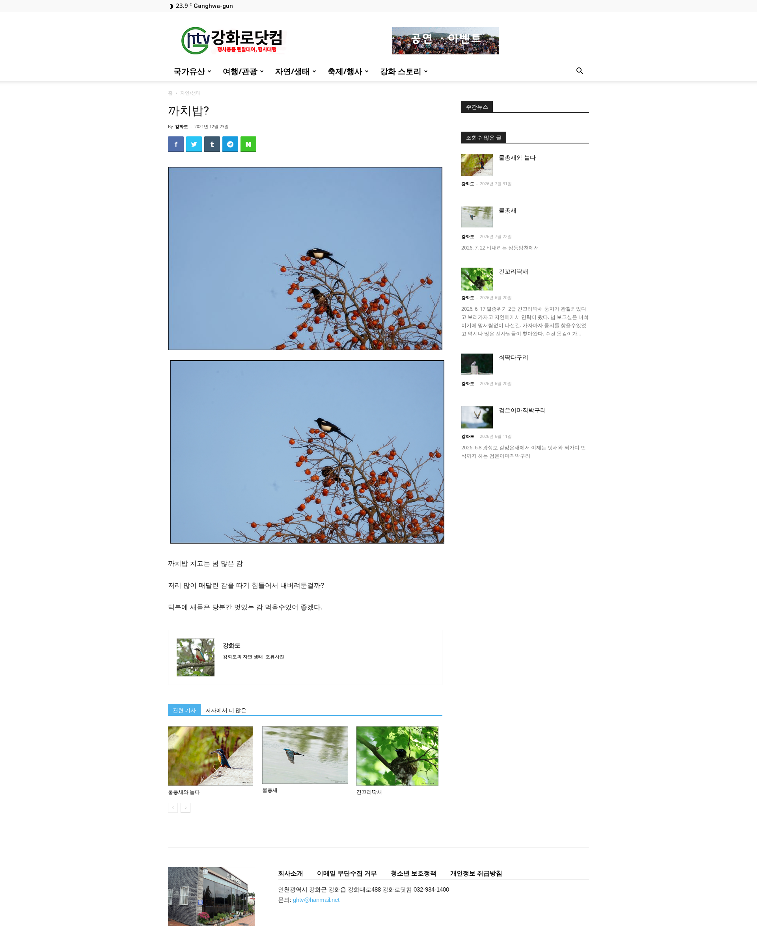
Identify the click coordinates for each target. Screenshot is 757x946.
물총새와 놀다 (184, 792)
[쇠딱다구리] (477, 364)
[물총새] (305, 755)
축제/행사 (345, 71)
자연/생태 (292, 71)
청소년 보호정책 (413, 873)
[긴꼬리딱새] (399, 756)
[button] (579, 72)
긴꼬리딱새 (369, 792)
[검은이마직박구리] (477, 417)
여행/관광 (240, 71)
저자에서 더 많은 (225, 710)
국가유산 (189, 71)
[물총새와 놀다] (211, 756)
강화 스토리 (400, 71)
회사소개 (290, 873)
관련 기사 (184, 710)
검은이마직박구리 (522, 410)
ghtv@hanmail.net (316, 899)
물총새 (270, 790)
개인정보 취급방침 (476, 873)
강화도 (181, 126)
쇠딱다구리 (513, 357)
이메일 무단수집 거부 (347, 873)
